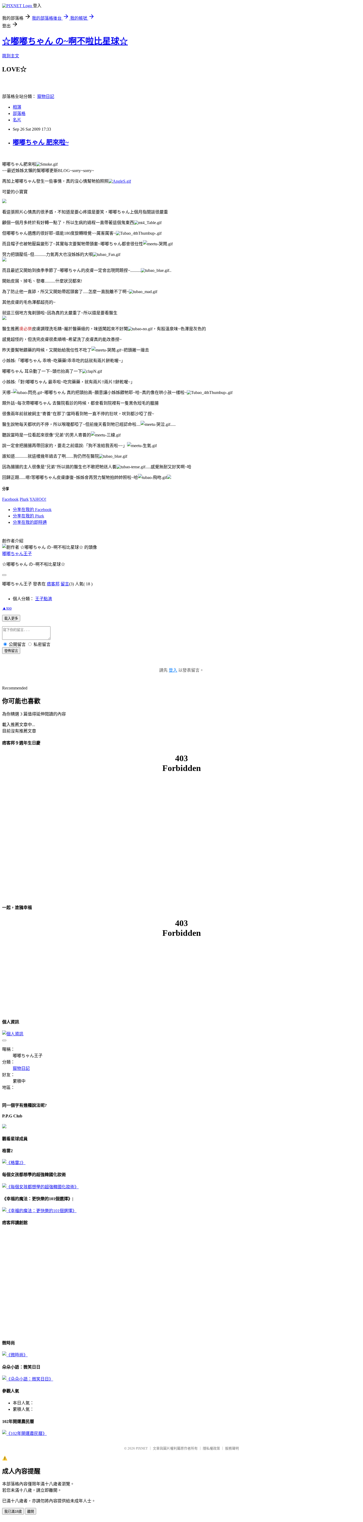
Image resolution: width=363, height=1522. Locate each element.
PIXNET (142, 1448)
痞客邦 (53, 584)
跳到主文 (10, 56)
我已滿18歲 (13, 1512)
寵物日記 (45, 96)
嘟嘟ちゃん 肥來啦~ (41, 142)
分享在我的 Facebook (32, 509)
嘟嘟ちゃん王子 (17, 553)
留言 (65, 584)
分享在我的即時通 (30, 522)
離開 (30, 1512)
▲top (7, 608)
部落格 (19, 113)
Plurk (24, 499)
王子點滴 (43, 599)
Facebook (10, 499)
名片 (17, 120)
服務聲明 (232, 1448)
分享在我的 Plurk (28, 516)
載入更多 (11, 618)
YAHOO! (37, 499)
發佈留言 (11, 651)
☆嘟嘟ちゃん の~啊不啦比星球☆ (65, 41)
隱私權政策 (211, 1448)
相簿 (17, 107)
